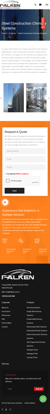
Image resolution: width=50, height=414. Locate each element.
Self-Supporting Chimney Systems (36, 344)
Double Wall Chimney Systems (34, 321)
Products (12, 33)
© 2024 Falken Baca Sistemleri (12, 403)
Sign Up (39, 389)
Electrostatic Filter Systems (37, 327)
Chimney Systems (33, 308)
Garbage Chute (32, 350)
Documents (6, 311)
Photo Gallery (7, 323)
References (6, 315)
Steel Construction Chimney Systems (37, 336)
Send (14, 191)
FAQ (3, 319)
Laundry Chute (32, 357)
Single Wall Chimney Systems (34, 313)
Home (4, 33)
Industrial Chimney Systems (37, 331)
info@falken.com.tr (12, 292)
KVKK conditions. (22, 174)
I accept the (18, 174)
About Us (5, 308)
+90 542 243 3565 (8, 296)
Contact (5, 327)
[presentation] (1, 97)
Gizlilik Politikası (29, 403)
